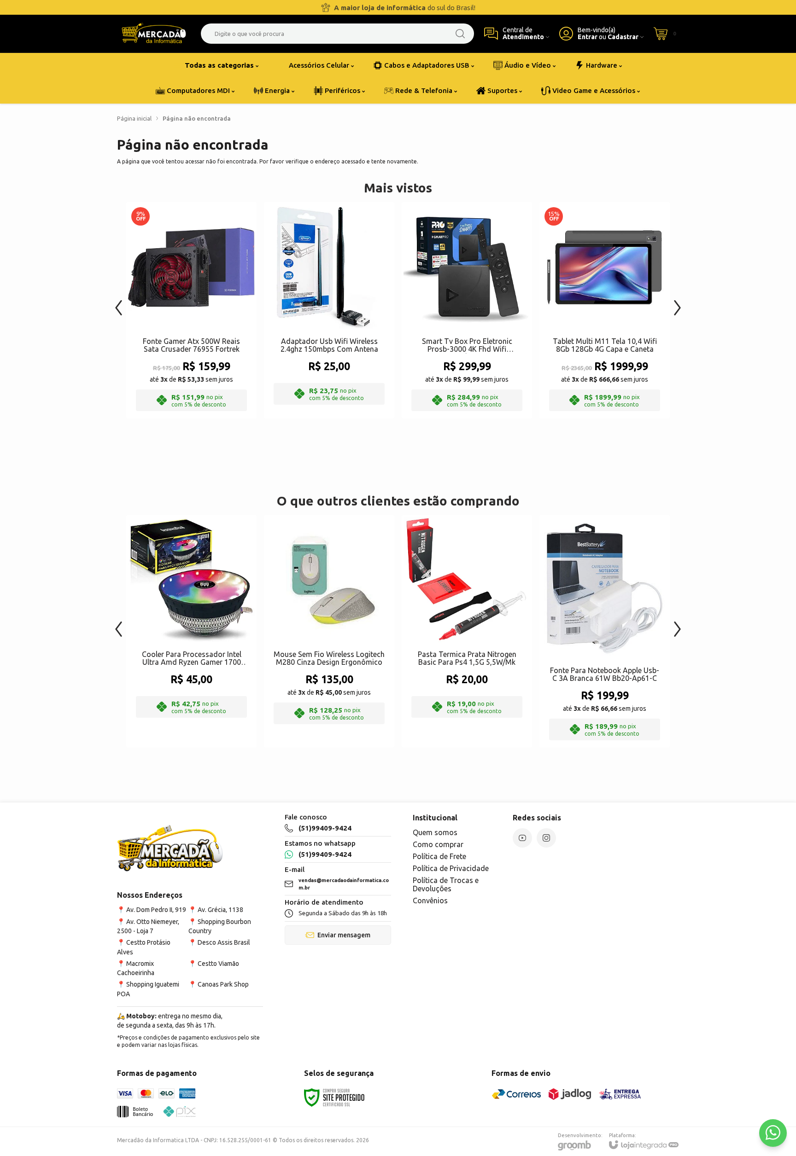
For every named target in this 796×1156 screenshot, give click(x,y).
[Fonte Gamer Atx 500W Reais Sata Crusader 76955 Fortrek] (191, 310)
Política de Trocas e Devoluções (446, 884)
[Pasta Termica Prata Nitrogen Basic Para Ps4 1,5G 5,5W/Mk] (467, 631)
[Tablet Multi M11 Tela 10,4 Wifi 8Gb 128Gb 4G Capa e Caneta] (604, 310)
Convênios (430, 900)
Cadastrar (623, 37)
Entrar (587, 37)
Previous (118, 303)
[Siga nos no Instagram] (546, 838)
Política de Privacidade (451, 868)
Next (677, 303)
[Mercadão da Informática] (154, 33)
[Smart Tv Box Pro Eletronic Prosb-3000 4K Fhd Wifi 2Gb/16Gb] (467, 310)
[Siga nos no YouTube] (522, 838)
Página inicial (134, 118)
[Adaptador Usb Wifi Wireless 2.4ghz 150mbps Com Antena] (329, 310)
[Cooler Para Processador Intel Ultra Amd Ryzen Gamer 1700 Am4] (191, 631)
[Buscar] (460, 33)
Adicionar (209, 344)
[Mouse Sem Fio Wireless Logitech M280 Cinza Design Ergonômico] (329, 631)
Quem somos (435, 832)
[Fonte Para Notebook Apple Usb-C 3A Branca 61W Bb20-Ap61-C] (604, 631)
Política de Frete (439, 856)
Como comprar (438, 844)
